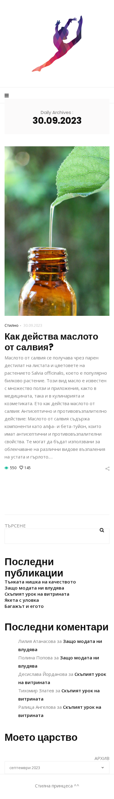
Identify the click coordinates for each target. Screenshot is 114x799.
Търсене (15, 526)
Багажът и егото (24, 606)
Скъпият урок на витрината (37, 594)
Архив (102, 758)
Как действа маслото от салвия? (51, 342)
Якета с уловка (22, 600)
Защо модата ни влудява (34, 588)
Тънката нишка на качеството (40, 582)
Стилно (12, 325)
